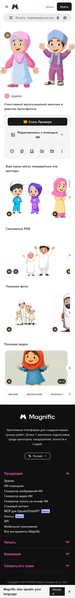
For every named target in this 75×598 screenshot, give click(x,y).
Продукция (13, 473)
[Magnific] (37, 418)
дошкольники (34, 394)
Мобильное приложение (21, 526)
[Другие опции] (62, 151)
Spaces (9, 481)
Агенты (13, 516)
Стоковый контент (16, 506)
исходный (28, 35)
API (6, 521)
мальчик (13, 394)
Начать (10, 542)
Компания (12, 554)
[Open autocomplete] (9, 17)
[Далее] (69, 197)
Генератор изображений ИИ (23, 491)
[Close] (69, 591)
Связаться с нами (19, 565)
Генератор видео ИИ (18, 496)
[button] (37, 456)
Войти (64, 7)
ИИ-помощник (14, 486)
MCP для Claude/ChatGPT (26, 511)
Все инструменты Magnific (22, 531)
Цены (50, 7)
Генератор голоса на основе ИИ (26, 501)
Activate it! (56, 591)
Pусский (37, 456)
